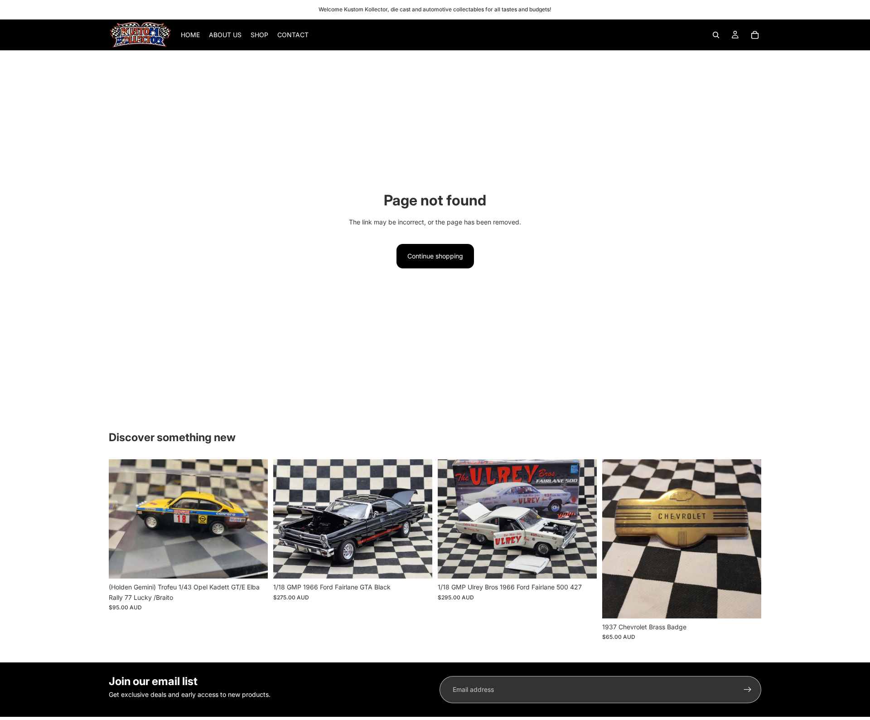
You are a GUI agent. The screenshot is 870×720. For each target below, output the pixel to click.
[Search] (716, 35)
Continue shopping (435, 256)
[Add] (254, 564)
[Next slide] (254, 519)
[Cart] (755, 35)
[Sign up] (747, 689)
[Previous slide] (122, 519)
